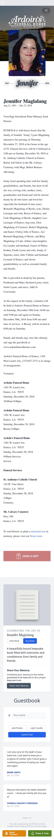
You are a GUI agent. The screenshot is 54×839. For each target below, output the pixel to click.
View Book (14, 640)
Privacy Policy (19, 826)
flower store (36, 536)
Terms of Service (35, 826)
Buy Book (30, 640)
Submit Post (27, 734)
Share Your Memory (18, 685)
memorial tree (38, 531)
